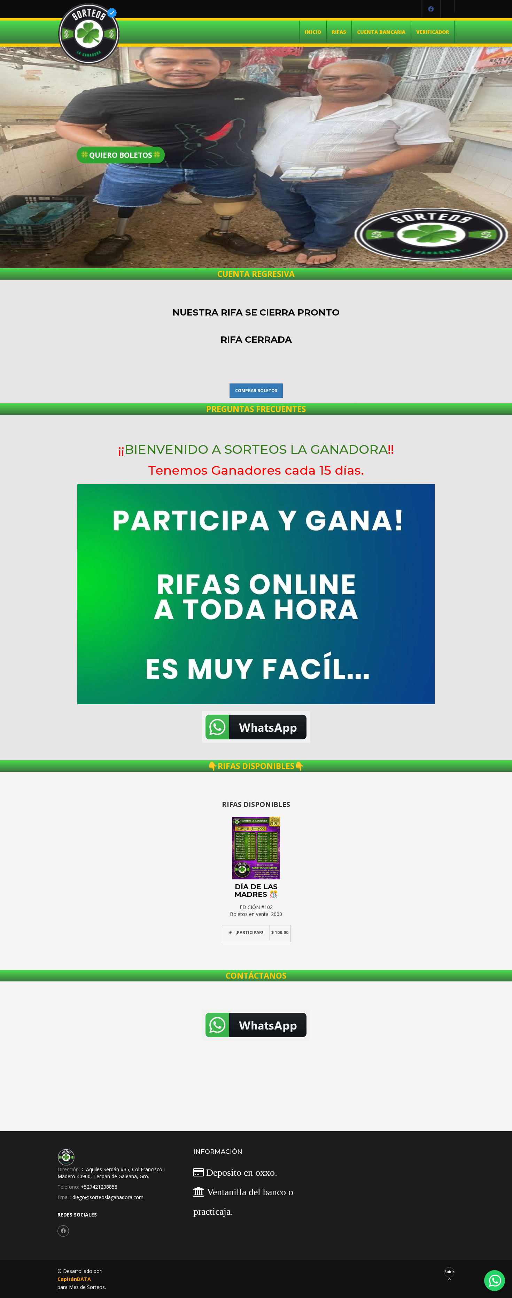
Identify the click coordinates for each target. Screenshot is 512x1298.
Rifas (339, 32)
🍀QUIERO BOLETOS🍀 (120, 155)
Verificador (432, 32)
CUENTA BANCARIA (381, 32)
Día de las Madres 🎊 (256, 890)
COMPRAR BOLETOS (256, 391)
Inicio (313, 32)
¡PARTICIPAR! (249, 932)
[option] (256, 875)
